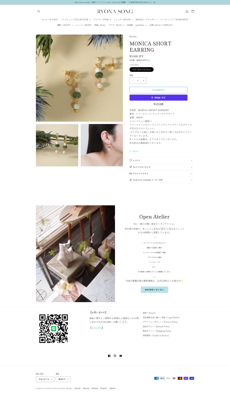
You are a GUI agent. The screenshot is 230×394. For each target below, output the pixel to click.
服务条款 (95, 388)
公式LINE (97, 327)
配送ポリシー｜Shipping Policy (157, 330)
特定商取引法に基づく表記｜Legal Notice (161, 317)
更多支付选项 (158, 104)
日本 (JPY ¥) (44, 379)
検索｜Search (149, 312)
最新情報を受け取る (154, 289)
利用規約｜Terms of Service (156, 335)
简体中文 (61, 379)
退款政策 (78, 388)
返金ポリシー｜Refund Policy (156, 326)
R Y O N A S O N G (49, 388)
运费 (148, 60)
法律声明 (112, 388)
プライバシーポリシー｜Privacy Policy (160, 321)
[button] (39, 11)
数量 (131, 75)
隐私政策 (86, 388)
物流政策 (104, 388)
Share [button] (135, 151)
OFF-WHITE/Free (141, 69)
